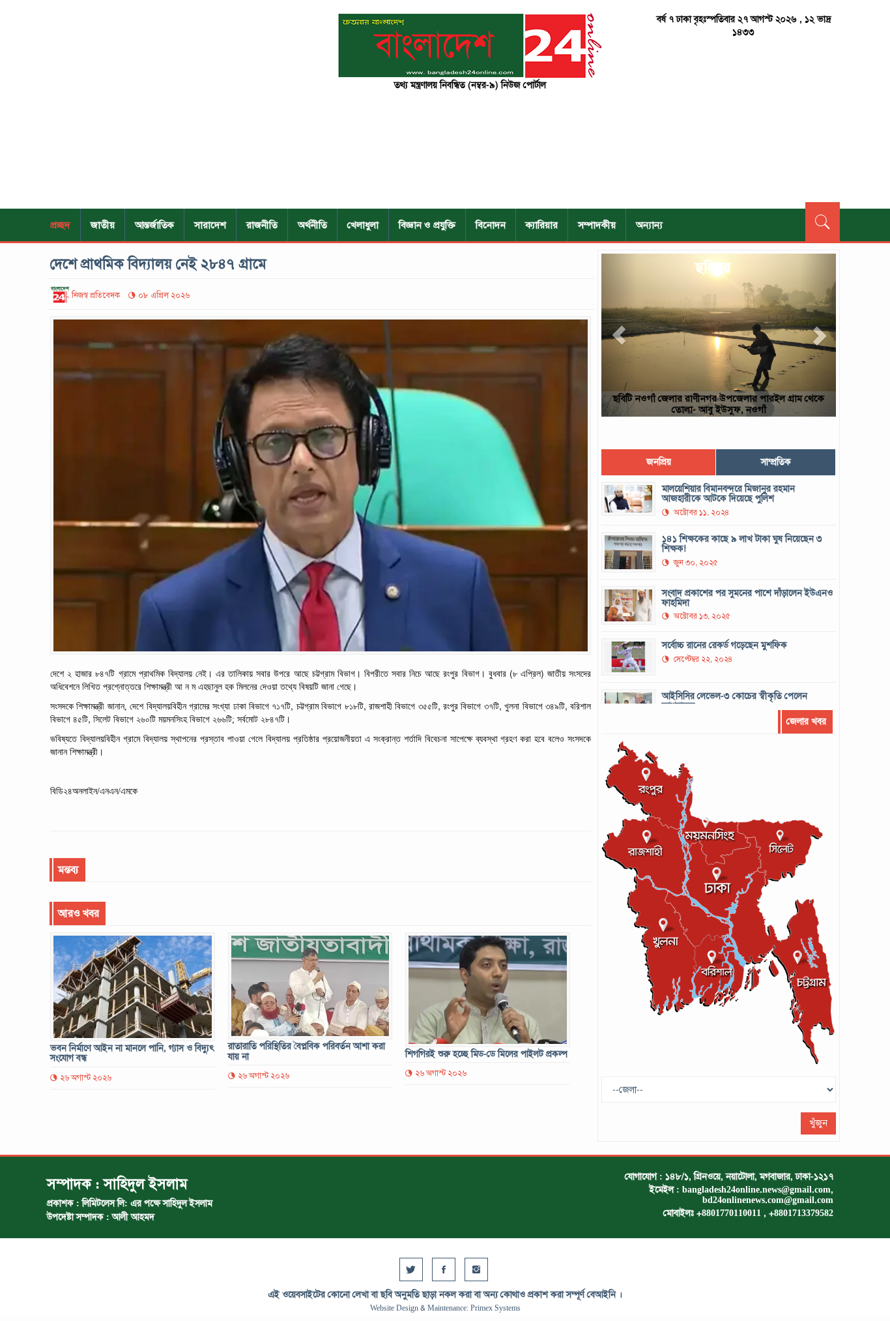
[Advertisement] (171, 104)
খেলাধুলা (363, 225)
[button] (619, 335)
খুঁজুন (818, 1123)
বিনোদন (491, 225)
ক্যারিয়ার (542, 225)
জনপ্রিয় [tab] (658, 462)
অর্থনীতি (312, 225)
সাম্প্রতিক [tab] (776, 462)
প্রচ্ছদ (60, 225)
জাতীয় (103, 225)
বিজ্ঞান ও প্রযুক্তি (427, 225)
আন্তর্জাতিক (154, 225)
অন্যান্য (649, 225)
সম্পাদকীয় (597, 225)
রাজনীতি (262, 225)
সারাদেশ (210, 225)
